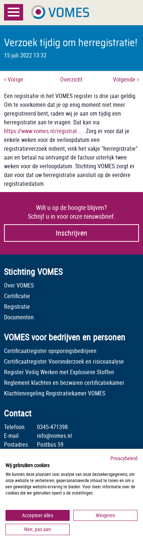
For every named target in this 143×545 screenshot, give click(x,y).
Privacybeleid (124, 458)
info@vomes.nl (54, 436)
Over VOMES (19, 285)
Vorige (14, 79)
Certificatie (17, 296)
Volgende (125, 79)
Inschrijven (71, 233)
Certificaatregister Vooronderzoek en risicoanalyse (64, 361)
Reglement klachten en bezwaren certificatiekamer (64, 383)
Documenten (19, 317)
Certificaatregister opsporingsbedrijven (50, 351)
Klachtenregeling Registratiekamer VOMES (54, 393)
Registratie (17, 306)
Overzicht (71, 79)
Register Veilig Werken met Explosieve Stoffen (59, 372)
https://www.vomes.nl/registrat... (42, 131)
